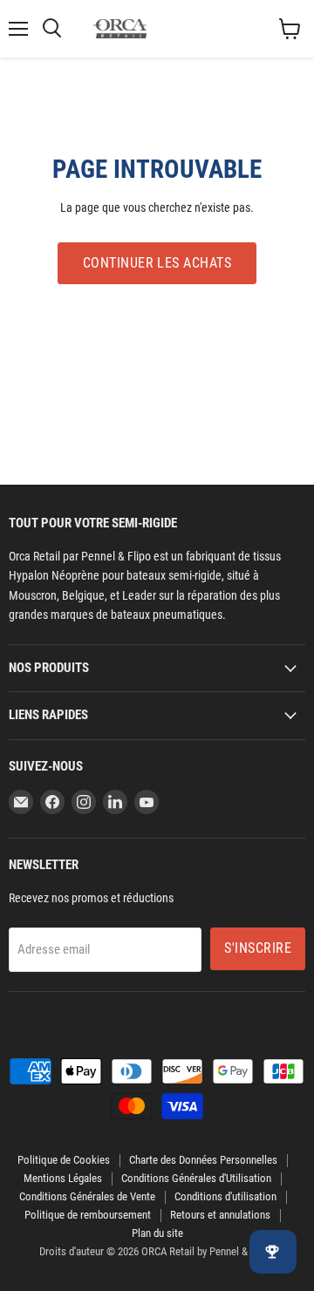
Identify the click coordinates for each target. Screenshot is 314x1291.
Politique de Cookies (63, 1159)
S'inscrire (257, 948)
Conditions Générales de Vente (87, 1196)
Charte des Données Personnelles (203, 1159)
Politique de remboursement (87, 1214)
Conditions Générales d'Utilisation (196, 1178)
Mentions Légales (63, 1178)
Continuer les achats (157, 263)
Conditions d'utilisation (225, 1196)
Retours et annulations (220, 1214)
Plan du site (157, 1233)
